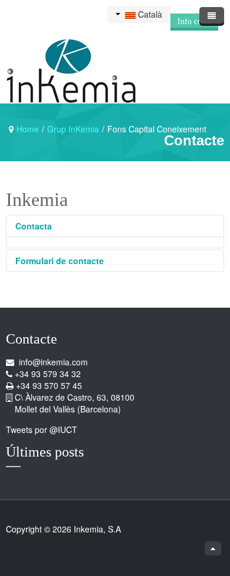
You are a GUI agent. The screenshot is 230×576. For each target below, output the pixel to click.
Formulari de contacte (59, 261)
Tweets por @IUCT (41, 429)
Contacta (33, 226)
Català (149, 14)
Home (28, 129)
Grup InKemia (73, 129)
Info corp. (194, 21)
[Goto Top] (213, 548)
